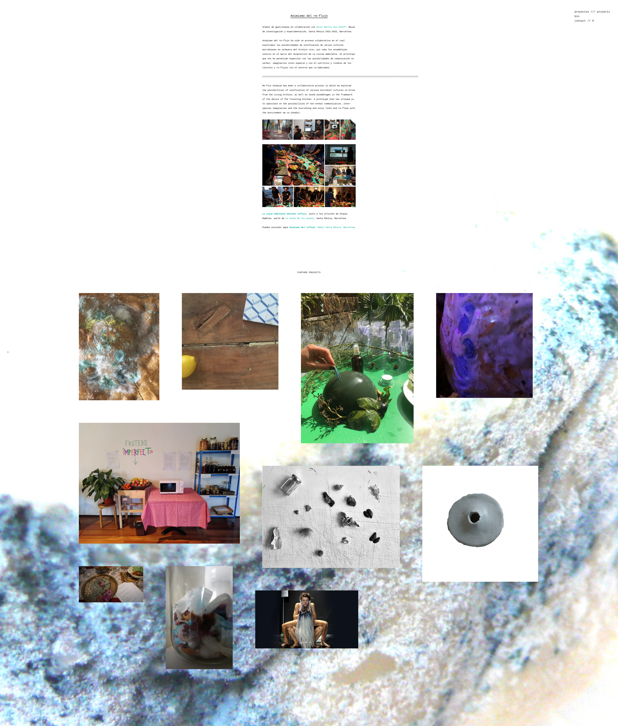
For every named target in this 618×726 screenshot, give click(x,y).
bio (577, 16)
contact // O (584, 20)
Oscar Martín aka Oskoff (331, 27)
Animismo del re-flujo (309, 16)
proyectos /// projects (592, 11)
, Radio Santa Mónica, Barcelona (322, 227)
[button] (277, 129)
